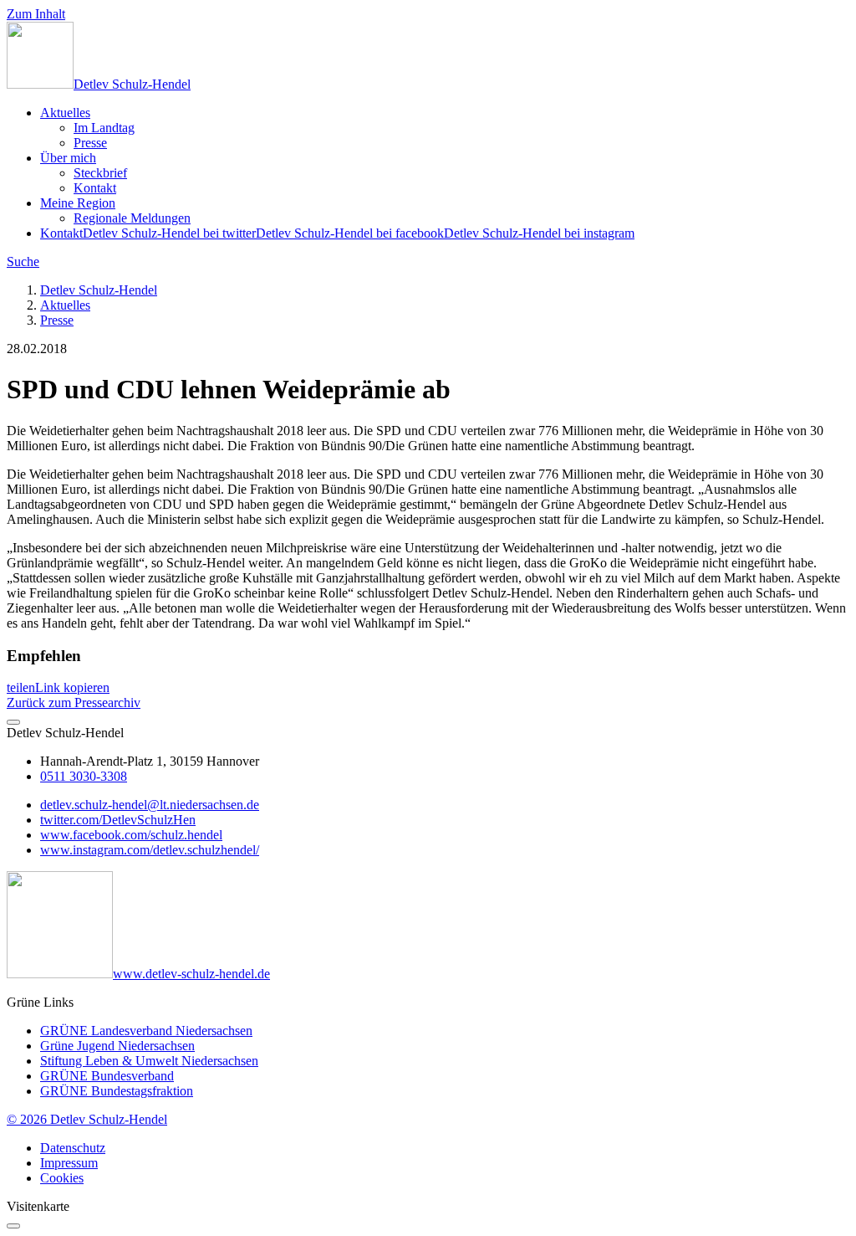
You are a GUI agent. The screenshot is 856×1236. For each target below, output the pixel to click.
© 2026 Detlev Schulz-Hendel (87, 1119)
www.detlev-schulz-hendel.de (191, 974)
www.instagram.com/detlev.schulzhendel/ (149, 850)
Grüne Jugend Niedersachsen (117, 1046)
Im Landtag (104, 128)
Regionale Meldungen (132, 218)
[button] (21, 687)
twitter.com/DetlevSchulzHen (118, 820)
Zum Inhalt (36, 14)
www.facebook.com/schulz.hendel (131, 835)
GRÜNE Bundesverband (107, 1076)
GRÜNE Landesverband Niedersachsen (146, 1030)
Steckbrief (100, 173)
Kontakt (95, 188)
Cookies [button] (62, 1178)
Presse (90, 143)
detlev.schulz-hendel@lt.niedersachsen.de (149, 805)
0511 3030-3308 (83, 776)
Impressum (69, 1163)
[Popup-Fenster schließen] (13, 1225)
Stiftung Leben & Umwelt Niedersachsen (149, 1061)
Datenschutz (72, 1148)
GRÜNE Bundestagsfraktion (116, 1091)
